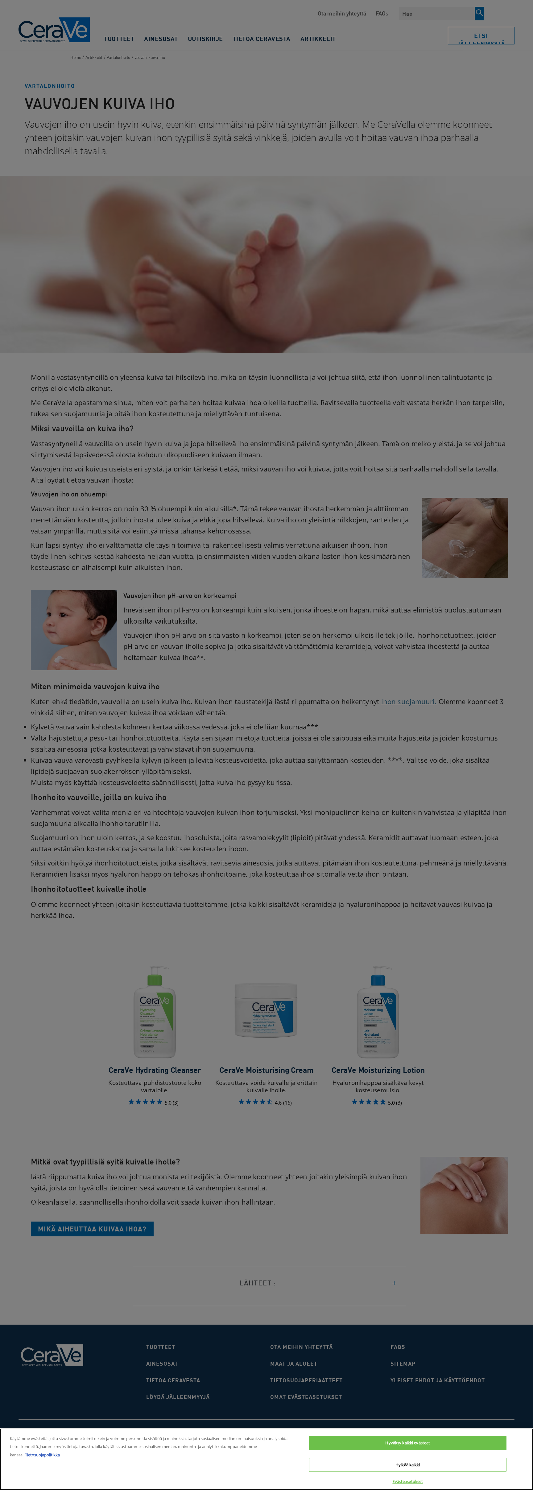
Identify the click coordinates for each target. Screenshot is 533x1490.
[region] (266, 1459)
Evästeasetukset (407, 1481)
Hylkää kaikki (407, 1464)
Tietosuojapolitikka (42, 1455)
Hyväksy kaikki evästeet (407, 1443)
